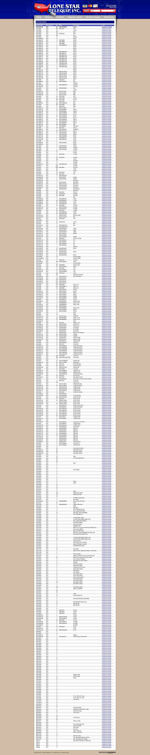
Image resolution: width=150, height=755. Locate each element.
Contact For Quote (107, 27)
